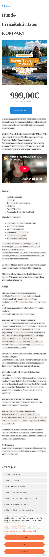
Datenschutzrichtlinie (18, 526)
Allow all (24, 551)
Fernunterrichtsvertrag (12, 531)
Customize (24, 537)
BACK (7, 6)
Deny (24, 544)
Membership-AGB (29, 531)
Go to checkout (21, 110)
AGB (6, 526)
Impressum (33, 526)
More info (8, 522)
